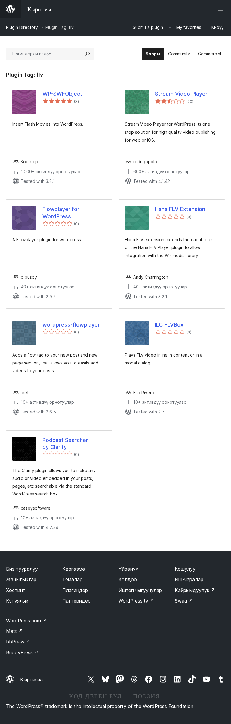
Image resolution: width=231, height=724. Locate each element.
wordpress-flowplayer (71, 324)
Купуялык (17, 601)
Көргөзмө (73, 569)
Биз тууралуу (22, 569)
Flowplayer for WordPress (60, 212)
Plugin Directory (22, 27)
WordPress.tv (136, 601)
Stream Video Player (181, 94)
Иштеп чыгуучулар (140, 590)
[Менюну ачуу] (221, 9)
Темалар (72, 579)
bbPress (18, 642)
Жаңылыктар (21, 579)
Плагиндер (75, 590)
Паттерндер (76, 601)
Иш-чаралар (189, 579)
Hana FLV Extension (180, 209)
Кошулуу (185, 569)
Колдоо (128, 579)
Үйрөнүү (128, 569)
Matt (14, 631)
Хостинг (15, 590)
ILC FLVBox (169, 324)
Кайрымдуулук (195, 590)
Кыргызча (31, 679)
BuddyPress (22, 652)
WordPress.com (26, 621)
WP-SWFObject (62, 94)
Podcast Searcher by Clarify (65, 443)
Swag (184, 601)
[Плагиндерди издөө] (88, 54)
